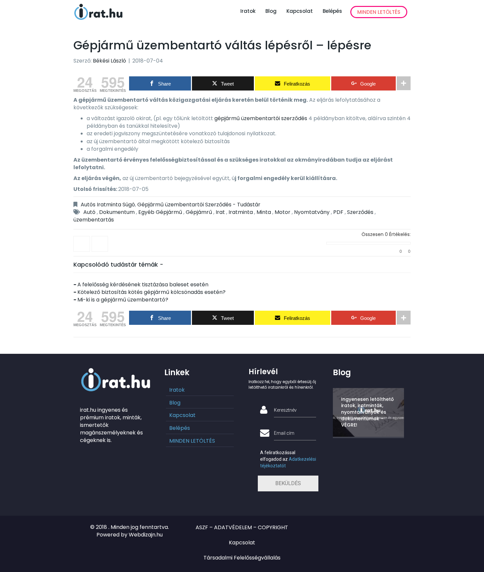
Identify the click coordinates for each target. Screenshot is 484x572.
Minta (263, 212)
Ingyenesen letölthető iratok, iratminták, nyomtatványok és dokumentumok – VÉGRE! (367, 412)
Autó (89, 212)
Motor (282, 212)
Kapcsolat (299, 11)
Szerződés (360, 212)
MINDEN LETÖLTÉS (378, 12)
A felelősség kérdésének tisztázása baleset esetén (142, 284)
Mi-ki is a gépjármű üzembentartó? (122, 299)
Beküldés (288, 483)
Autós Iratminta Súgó (108, 204)
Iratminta (241, 212)
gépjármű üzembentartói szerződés (260, 118)
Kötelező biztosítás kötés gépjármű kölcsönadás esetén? (151, 292)
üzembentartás (93, 219)
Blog (271, 11)
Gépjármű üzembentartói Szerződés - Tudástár (198, 204)
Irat (220, 212)
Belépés (332, 11)
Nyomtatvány (312, 212)
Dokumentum (117, 212)
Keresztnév (285, 410)
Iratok (247, 11)
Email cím (284, 433)
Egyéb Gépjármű (160, 212)
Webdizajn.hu (146, 534)
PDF (338, 212)
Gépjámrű (199, 212)
